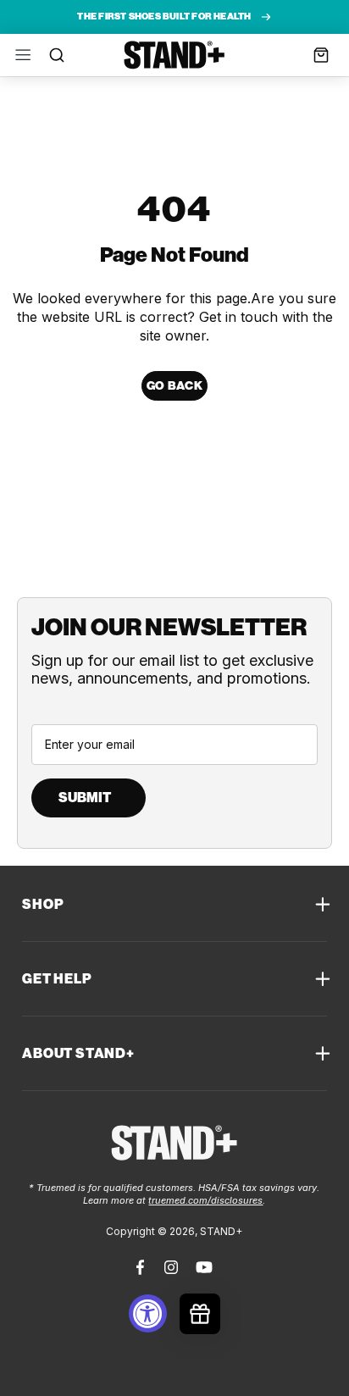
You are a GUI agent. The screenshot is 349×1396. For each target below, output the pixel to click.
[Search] (52, 55)
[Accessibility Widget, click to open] (148, 1313)
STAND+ (174, 55)
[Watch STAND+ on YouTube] (204, 1267)
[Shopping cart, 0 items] (321, 55)
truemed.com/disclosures (205, 1200)
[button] (23, 55)
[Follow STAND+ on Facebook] (141, 1267)
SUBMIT (84, 797)
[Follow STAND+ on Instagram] (171, 1267)
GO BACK (175, 386)
